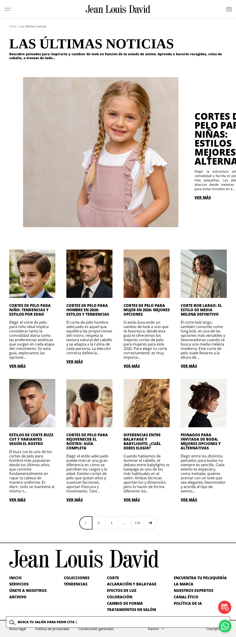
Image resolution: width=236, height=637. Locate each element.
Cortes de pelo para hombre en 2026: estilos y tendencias (87, 310)
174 (137, 523)
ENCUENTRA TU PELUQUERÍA (200, 577)
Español (153, 629)
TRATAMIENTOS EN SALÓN (131, 609)
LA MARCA (183, 584)
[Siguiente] (150, 522)
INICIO (15, 577)
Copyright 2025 (216, 629)
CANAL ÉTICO (186, 596)
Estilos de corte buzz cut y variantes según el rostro (31, 439)
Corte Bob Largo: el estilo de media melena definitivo (201, 310)
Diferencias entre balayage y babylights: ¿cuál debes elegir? (142, 441)
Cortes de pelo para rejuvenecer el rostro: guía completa (87, 441)
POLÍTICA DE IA (188, 603)
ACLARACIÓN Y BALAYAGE (131, 584)
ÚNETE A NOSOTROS (28, 590)
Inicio (13, 26)
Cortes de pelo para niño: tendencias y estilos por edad (30, 310)
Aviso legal (17, 628)
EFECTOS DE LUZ (121, 590)
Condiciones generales (96, 628)
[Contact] (229, 9)
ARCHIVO (18, 596)
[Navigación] (8, 9)
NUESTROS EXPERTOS (193, 590)
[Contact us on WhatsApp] (225, 626)
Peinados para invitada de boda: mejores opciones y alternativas (201, 441)
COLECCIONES (76, 577)
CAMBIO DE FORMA (125, 603)
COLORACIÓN (119, 596)
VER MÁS (203, 197)
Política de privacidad (52, 628)
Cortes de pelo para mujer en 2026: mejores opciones (147, 310)
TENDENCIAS (75, 584)
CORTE (113, 577)
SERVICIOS (19, 584)
